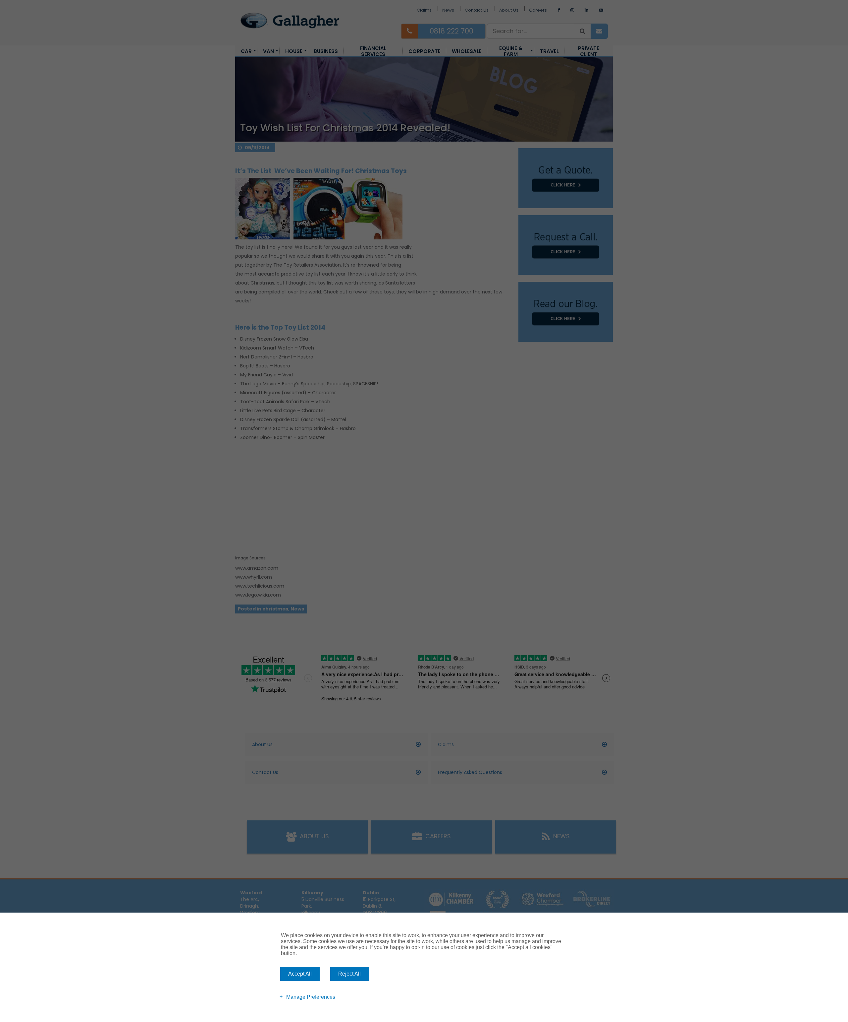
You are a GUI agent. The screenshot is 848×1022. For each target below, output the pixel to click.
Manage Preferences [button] (310, 996)
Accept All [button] (300, 974)
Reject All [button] (349, 974)
